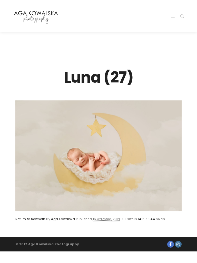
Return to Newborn (30, 219)
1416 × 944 (146, 219)
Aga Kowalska (63, 219)
